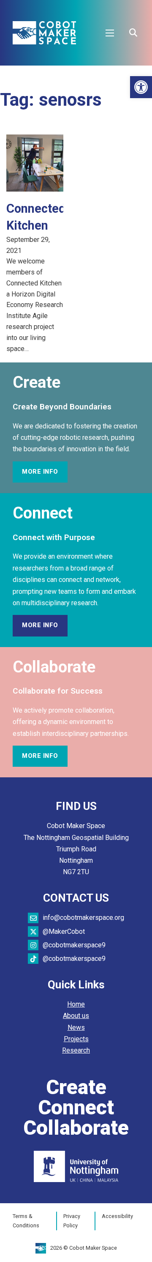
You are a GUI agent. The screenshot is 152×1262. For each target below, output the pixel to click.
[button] (141, 87)
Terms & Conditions (26, 1221)
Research (76, 1050)
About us (76, 1016)
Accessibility (117, 1216)
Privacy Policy (71, 1221)
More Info (40, 471)
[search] (133, 33)
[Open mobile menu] (110, 33)
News (76, 1027)
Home (76, 1004)
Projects (76, 1039)
